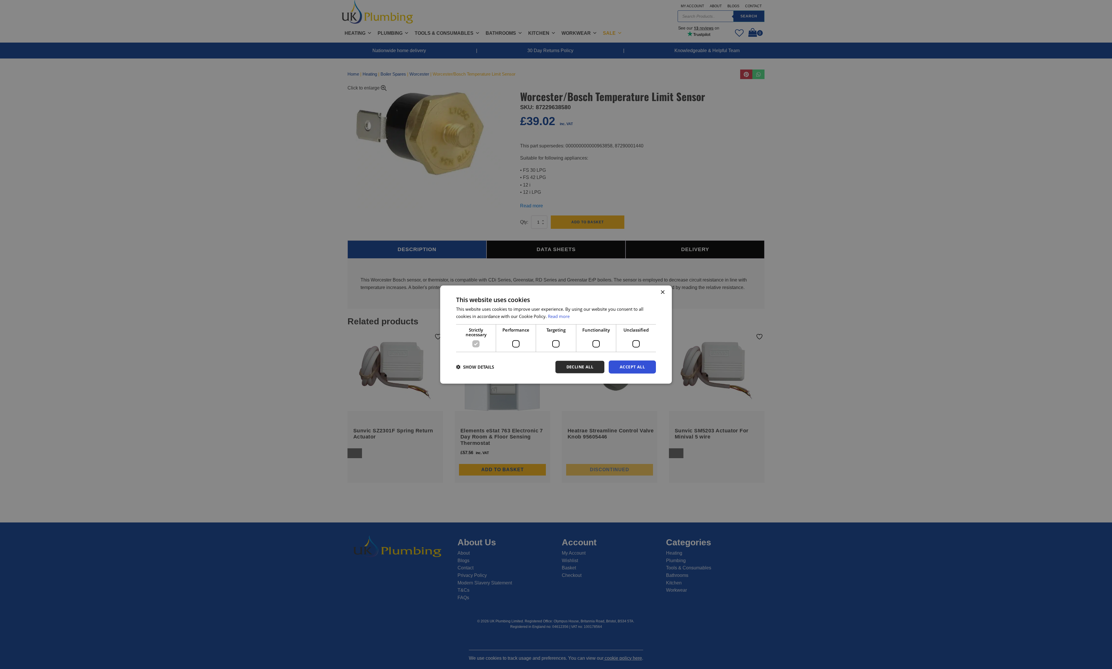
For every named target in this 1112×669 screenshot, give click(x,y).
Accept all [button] (632, 367)
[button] (475, 367)
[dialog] (556, 335)
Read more (559, 316)
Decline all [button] (579, 367)
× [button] (662, 292)
